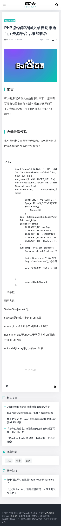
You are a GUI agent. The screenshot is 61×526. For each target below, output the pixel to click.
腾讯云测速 (37, 519)
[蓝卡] (31, 4)
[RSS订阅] (14, 516)
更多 (28, 460)
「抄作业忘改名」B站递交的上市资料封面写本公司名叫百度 (31, 430)
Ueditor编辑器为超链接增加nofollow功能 (28, 406)
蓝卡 (6, 39)
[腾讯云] (49, 513)
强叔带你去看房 (50, 519)
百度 (9, 460)
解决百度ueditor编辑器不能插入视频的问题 (30, 413)
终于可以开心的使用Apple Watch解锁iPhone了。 (30, 481)
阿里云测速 (26, 519)
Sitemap (5, 516)
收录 (18, 460)
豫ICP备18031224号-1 (29, 516)
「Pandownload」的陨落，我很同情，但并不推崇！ (31, 440)
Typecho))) (28, 513)
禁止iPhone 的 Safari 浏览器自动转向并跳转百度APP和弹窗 (31, 421)
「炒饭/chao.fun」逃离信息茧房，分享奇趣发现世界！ (31, 491)
